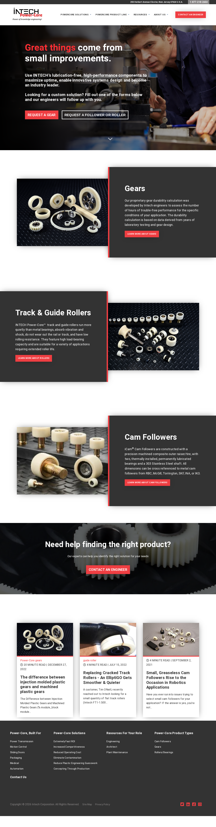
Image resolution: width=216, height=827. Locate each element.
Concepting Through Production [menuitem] (72, 768)
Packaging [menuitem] (16, 757)
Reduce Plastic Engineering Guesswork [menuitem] (75, 763)
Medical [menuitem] (14, 763)
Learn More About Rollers (33, 358)
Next (211, 82)
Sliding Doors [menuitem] (17, 752)
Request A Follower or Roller (95, 115)
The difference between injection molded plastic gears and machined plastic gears (42, 684)
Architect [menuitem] (111, 746)
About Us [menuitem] (160, 14)
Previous (5, 82)
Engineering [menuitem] (113, 741)
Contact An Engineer (190, 14)
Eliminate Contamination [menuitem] (68, 757)
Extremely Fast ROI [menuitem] (64, 741)
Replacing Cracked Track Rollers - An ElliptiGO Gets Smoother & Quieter (107, 677)
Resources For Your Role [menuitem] (124, 733)
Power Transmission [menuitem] (21, 741)
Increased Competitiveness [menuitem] (69, 746)
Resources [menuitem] (140, 14)
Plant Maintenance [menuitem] (117, 752)
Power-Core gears (31, 660)
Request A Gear (42, 115)
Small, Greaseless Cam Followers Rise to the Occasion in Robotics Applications (168, 680)
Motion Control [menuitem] (18, 746)
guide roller (89, 660)
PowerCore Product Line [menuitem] (111, 14)
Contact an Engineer (108, 570)
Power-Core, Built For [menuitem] (25, 733)
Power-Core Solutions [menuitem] (69, 733)
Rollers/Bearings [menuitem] (164, 752)
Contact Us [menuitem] (18, 777)
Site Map (87, 804)
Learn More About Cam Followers (147, 482)
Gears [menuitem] (158, 746)
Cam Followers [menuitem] (163, 741)
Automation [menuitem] (17, 768)
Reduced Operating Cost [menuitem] (67, 752)
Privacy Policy (102, 804)
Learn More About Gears (141, 234)
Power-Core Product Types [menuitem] (174, 733)
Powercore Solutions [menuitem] (75, 14)
